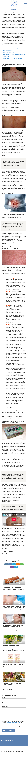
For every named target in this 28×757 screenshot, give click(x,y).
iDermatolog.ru (14, 9)
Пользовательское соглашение (8, 737)
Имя (3, 697)
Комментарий (5, 706)
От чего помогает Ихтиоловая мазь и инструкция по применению (14, 586)
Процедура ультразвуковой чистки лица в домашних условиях (14, 625)
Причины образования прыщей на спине (13, 48)
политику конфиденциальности (13, 723)
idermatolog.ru (5, 12)
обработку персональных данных (14, 722)
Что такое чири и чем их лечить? (13, 664)
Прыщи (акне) (11, 12)
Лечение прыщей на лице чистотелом (11, 646)
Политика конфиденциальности (8, 740)
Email (3, 702)
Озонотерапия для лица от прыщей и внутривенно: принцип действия (14, 606)
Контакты (3, 744)
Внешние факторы (7, 50)
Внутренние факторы (8, 52)
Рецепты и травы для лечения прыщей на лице (12, 683)
